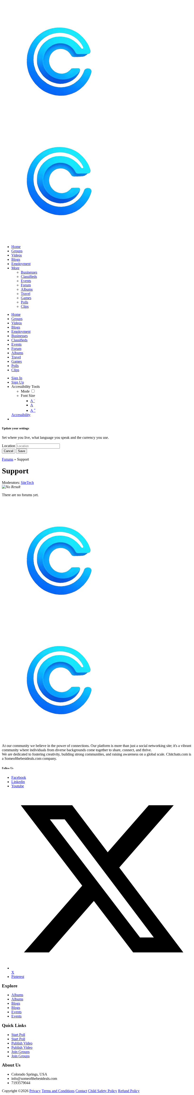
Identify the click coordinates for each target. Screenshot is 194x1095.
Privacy (35, 1091)
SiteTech (27, 483)
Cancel (8, 451)
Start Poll (18, 1035)
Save (21, 451)
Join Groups (20, 1052)
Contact (81, 1091)
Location (8, 446)
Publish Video (21, 1043)
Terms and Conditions (58, 1091)
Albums (17, 995)
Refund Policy (129, 1091)
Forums (7, 459)
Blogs (15, 1003)
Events (16, 1012)
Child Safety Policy (102, 1091)
